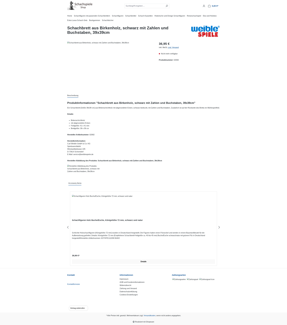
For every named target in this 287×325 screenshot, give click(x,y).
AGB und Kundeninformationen (132, 282)
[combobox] (144, 6)
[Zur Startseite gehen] (80, 5)
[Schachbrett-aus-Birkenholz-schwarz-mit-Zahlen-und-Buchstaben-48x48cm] (110, 65)
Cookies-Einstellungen (129, 295)
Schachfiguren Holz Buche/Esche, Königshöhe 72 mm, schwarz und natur (107, 220)
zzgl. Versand (173, 47)
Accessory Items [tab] (74, 183)
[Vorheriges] (68, 227)
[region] (111, 65)
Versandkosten (149, 315)
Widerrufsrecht (125, 285)
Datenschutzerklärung (128, 292)
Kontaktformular (73, 284)
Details (143, 262)
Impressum (124, 279)
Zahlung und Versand (128, 288)
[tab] (72, 96)
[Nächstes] (219, 227)
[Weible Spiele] (205, 31)
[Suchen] (166, 6)
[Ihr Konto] (204, 6)
